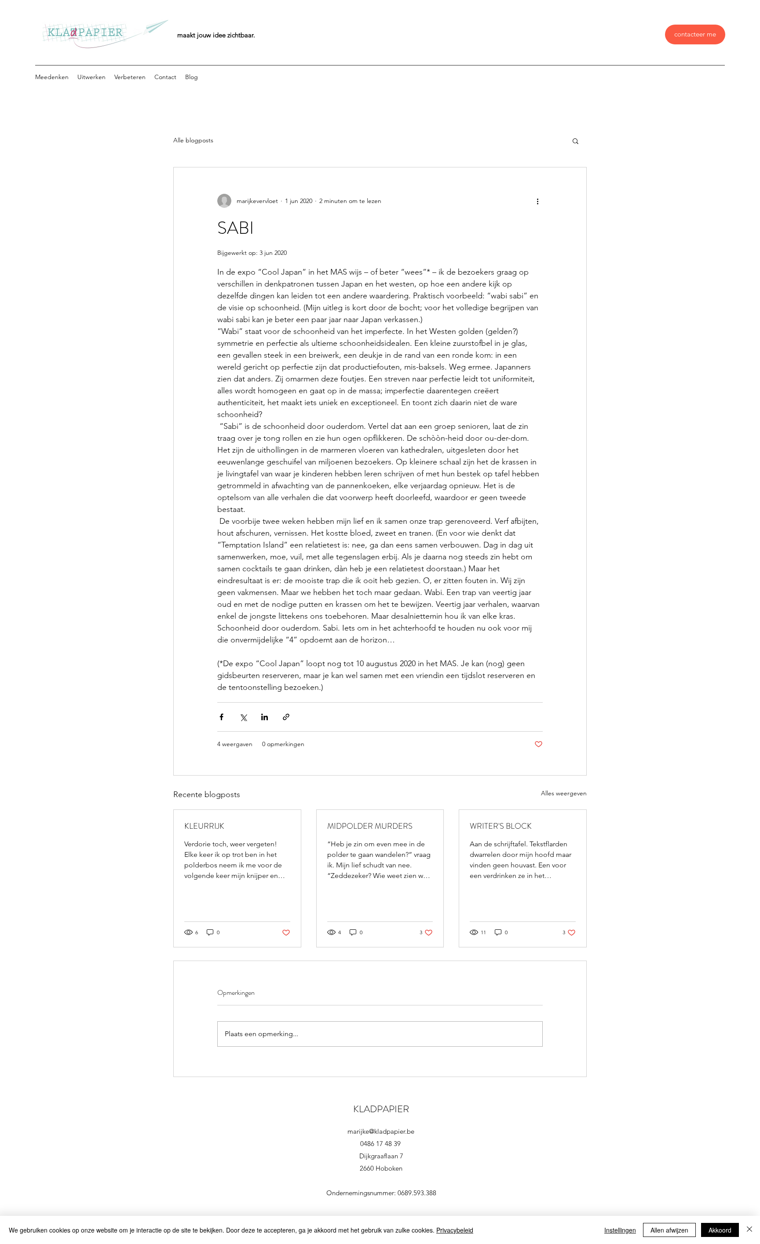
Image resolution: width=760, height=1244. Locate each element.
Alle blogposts (193, 140)
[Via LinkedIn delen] (264, 717)
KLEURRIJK (204, 826)
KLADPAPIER (381, 1109)
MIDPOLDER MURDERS (370, 826)
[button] (575, 140)
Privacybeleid (454, 1230)
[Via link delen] (286, 717)
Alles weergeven (564, 793)
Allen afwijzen (669, 1230)
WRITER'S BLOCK (501, 826)
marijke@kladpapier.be (380, 1131)
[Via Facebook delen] (221, 717)
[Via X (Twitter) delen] (243, 717)
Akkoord (720, 1230)
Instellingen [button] (620, 1230)
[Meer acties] (537, 201)
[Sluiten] (749, 1230)
